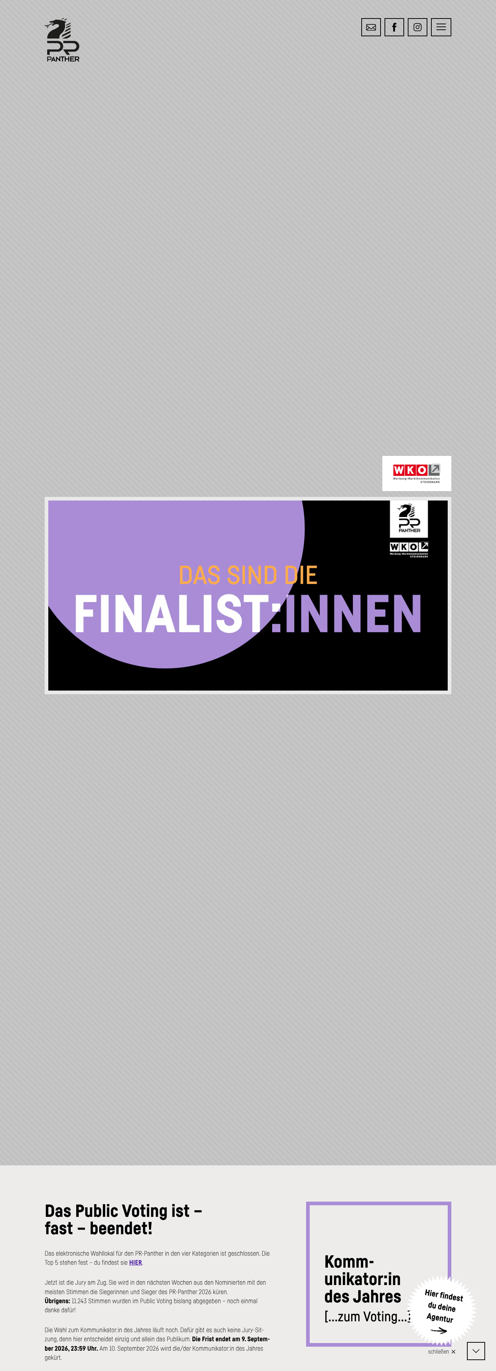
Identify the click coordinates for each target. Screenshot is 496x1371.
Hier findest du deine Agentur (444, 1306)
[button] (441, 27)
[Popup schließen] (454, 1350)
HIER (135, 1263)
